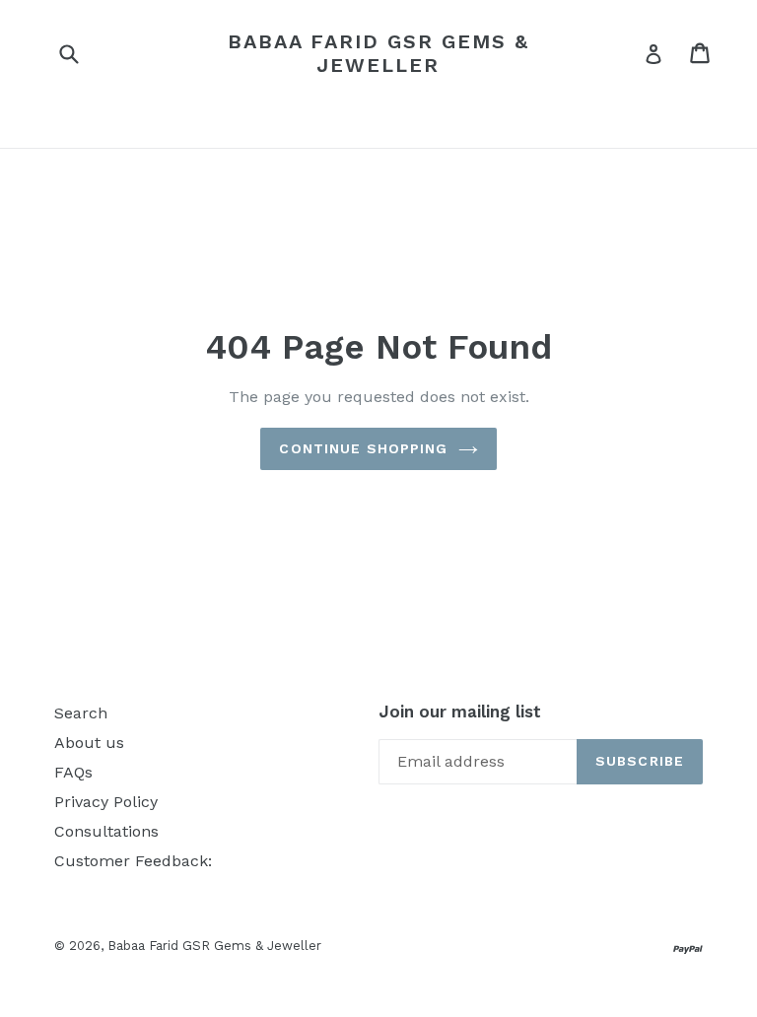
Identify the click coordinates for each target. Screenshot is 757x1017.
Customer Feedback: (133, 860)
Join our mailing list (459, 711)
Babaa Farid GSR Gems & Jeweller (378, 53)
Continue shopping (363, 448)
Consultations (106, 831)
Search (80, 713)
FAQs (73, 772)
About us (89, 742)
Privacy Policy (106, 801)
